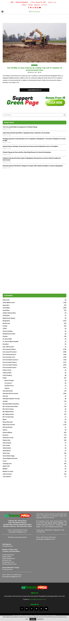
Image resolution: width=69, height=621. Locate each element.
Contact (30, 5)
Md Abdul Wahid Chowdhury (11, 404)
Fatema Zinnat (7, 370)
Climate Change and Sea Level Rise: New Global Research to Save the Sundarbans (27, 152)
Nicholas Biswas (7, 427)
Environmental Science (9, 367)
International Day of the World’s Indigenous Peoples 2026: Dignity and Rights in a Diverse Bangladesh (33, 165)
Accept (33, 619)
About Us (37, 5)
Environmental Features (10, 362)
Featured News (7, 372)
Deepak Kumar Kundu (9, 333)
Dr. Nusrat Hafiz (7, 339)
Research (5, 435)
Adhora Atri (6, 300)
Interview (5, 396)
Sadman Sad (6, 440)
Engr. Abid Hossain (8, 346)
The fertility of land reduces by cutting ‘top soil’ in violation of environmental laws (34, 69)
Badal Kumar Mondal (9, 318)
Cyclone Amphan (8, 331)
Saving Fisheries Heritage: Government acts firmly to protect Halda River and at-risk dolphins (30, 146)
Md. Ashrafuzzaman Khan (10, 406)
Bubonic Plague (9, 380)
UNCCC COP (6, 466)
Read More (40, 619)
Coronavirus (8, 383)
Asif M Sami (6, 315)
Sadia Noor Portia (8, 437)
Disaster (5, 336)
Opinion (5, 430)
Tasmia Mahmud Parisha (10, 458)
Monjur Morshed (8, 422)
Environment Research (9, 354)
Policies (24, 5)
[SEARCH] (64, 115)
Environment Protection (10, 352)
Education (6, 344)
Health (4, 378)
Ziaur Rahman (7, 476)
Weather (5, 468)
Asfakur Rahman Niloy (9, 313)
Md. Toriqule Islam (8, 417)
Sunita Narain (7, 450)
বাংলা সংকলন (44, 5)
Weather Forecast (8, 471)
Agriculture (6, 305)
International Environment (10, 393)
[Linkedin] (41, 609)
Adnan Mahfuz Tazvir (9, 302)
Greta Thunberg (7, 375)
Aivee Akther (6, 307)
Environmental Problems (10, 365)
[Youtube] (46, 609)
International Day (8, 391)
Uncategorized (7, 463)
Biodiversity (6, 323)
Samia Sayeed (7, 443)
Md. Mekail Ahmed (8, 411)
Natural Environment (9, 424)
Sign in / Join (52, 2)
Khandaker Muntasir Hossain (11, 398)
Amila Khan (6, 310)
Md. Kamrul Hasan (8, 409)
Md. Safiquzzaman (8, 414)
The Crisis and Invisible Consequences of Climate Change (20, 127)
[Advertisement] (34, 185)
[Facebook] (22, 609)
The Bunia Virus (9, 385)
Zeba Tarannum (7, 474)
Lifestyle (5, 401)
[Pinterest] (36, 609)
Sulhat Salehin (7, 448)
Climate (5, 326)
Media (4, 419)
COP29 (5, 328)
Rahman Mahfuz (7, 432)
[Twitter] (27, 609)
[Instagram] (32, 609)
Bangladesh (34, 65)
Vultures (6, 388)
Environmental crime (9, 357)
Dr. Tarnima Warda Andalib (10, 341)
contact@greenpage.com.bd (38, 599)
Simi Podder (6, 445)
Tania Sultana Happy (8, 456)
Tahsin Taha (6, 453)
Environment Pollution (9, 349)
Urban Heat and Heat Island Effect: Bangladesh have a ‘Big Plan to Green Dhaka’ (26, 133)
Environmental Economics (10, 359)
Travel (4, 461)
